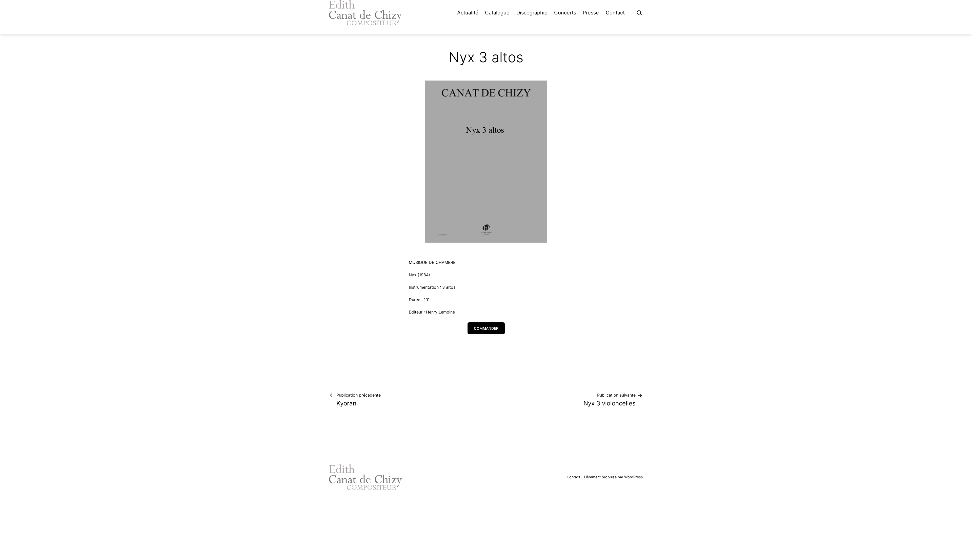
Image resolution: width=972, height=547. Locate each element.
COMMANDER (486, 328)
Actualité (467, 13)
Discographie (532, 13)
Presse (591, 13)
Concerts (565, 13)
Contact (615, 13)
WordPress (633, 477)
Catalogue (497, 13)
